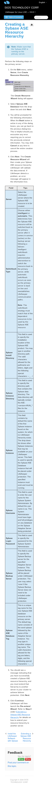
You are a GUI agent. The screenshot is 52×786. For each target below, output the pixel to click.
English (42, 2)
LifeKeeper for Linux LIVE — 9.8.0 (20, 12)
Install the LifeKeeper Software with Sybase (13, 737)
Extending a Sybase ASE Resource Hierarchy (26, 737)
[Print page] (32, 24)
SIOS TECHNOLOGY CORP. (22, 7)
